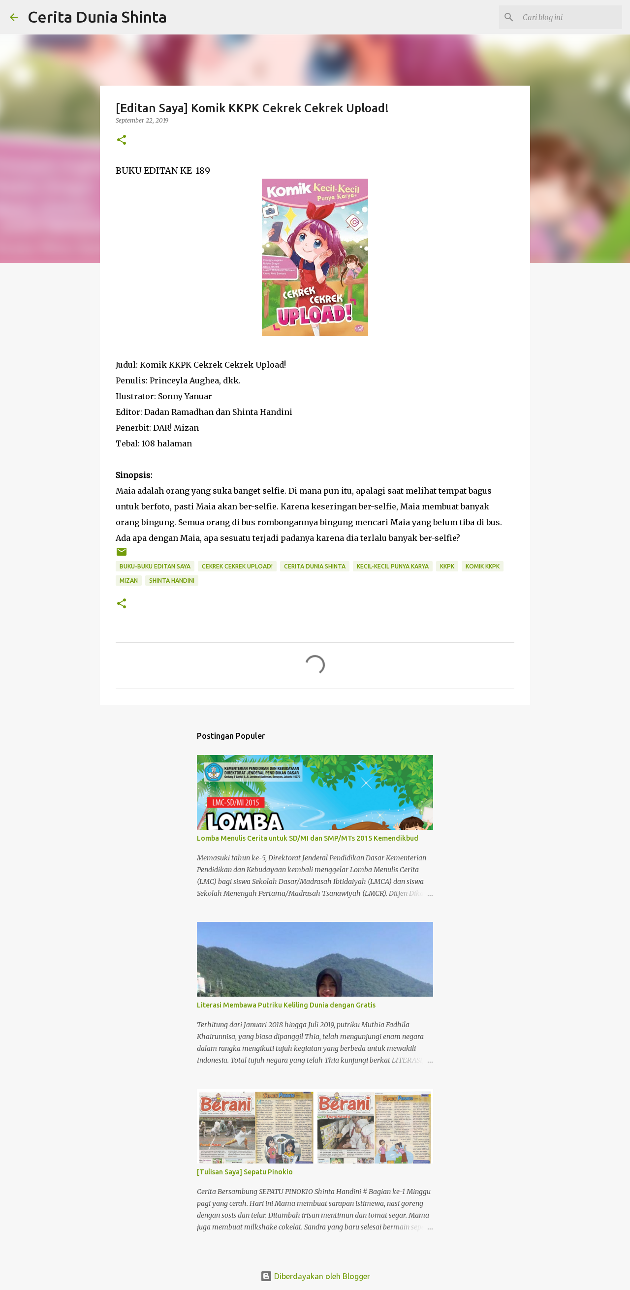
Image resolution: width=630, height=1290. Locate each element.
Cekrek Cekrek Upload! (237, 566)
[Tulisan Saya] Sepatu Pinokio (245, 1172)
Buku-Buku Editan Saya (155, 566)
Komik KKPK (483, 566)
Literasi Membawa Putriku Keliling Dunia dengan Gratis (286, 1005)
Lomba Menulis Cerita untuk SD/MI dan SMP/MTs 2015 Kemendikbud (307, 838)
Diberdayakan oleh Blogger (321, 1276)
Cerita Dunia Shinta (97, 17)
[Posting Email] (121, 555)
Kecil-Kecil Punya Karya (393, 566)
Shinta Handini (171, 580)
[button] (121, 140)
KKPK (447, 566)
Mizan (129, 580)
